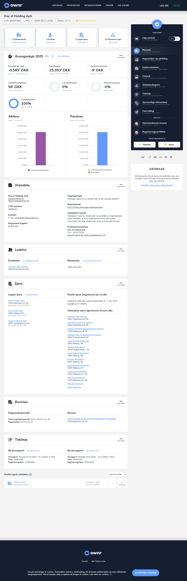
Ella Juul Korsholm (75, 383)
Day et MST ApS (15, 310)
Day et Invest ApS (16, 300)
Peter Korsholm (74, 387)
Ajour (171, 144)
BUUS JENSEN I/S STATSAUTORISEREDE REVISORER (91, 419)
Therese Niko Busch (76, 347)
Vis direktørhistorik (31, 260)
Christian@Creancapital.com (26, 218)
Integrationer (92, 5)
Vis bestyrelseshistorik (91, 260)
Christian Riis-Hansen (18, 266)
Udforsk (57, 5)
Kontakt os (72, 303)
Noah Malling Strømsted (78, 365)
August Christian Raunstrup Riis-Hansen (85, 328)
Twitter (171, 157)
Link (149, 157)
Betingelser (98, 561)
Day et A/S (19, 482)
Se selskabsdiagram (19, 42)
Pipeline (147, 144)
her (110, 574)
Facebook (165, 157)
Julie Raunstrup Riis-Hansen (80, 322)
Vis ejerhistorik (31, 294)
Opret (177, 5)
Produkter (73, 5)
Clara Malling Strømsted (78, 341)
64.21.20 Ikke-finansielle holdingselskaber (85, 207)
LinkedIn (160, 157)
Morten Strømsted (75, 359)
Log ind (164, 5)
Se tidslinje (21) (33, 450)
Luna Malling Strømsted (78, 353)
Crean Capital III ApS (17, 321)
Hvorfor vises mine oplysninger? (157, 185)
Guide (85, 561)
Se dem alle (50, 42)
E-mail (155, 157)
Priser (109, 5)
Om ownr (123, 5)
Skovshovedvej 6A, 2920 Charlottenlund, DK (86, 235)
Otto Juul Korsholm (75, 377)
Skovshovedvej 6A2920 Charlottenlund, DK (18, 199)
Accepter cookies (145, 572)
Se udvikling (64, 56)
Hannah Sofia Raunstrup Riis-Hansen (84, 335)
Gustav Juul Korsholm (77, 371)
